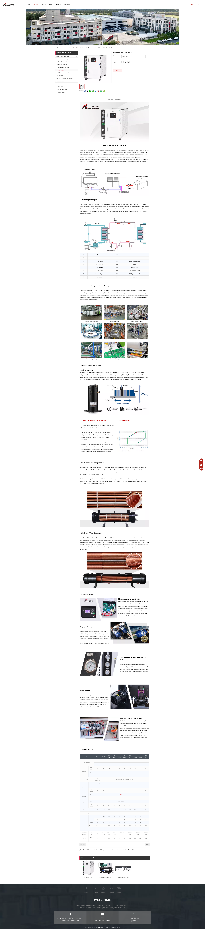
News (50, 4)
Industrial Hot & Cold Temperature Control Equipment (63, 80)
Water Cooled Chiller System (112, 849)
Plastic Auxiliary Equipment (62, 56)
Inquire (117, 70)
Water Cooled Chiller (85, 849)
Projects (44, 4)
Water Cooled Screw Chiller (105, 877)
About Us (58, 4)
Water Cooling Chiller (98, 849)
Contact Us (67, 4)
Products (35, 4)
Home (28, 4)
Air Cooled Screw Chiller (123, 877)
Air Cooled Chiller (88, 877)
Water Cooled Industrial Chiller (129, 849)
